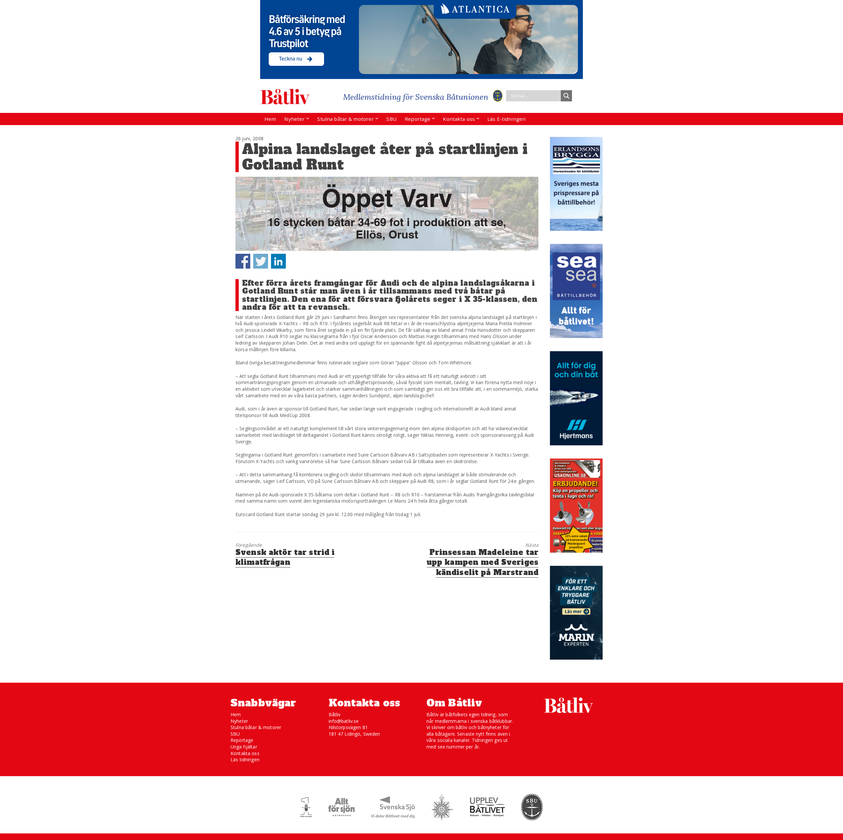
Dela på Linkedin (278, 261)
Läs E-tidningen (506, 119)
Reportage (417, 119)
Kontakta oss (459, 119)
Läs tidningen (245, 759)
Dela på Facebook (242, 261)
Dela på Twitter (260, 261)
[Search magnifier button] (566, 95)
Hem (270, 119)
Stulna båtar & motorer (345, 119)
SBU (391, 119)
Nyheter (294, 119)
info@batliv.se (344, 721)
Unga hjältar (244, 747)
